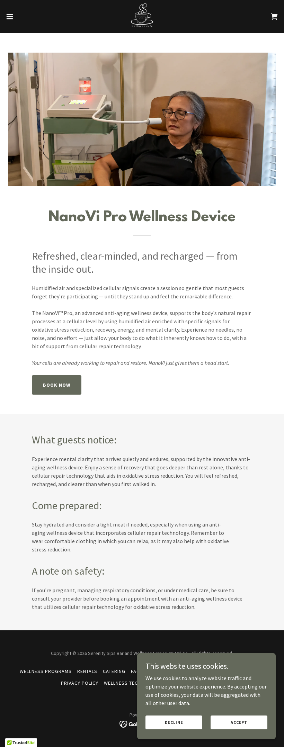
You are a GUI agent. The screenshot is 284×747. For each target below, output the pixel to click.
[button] (24, 17)
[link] (142, 16)
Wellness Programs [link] (46, 671)
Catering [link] (114, 671)
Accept (239, 722)
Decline (174, 722)
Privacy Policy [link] (79, 683)
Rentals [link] (87, 671)
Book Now (56, 385)
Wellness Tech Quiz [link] (129, 683)
